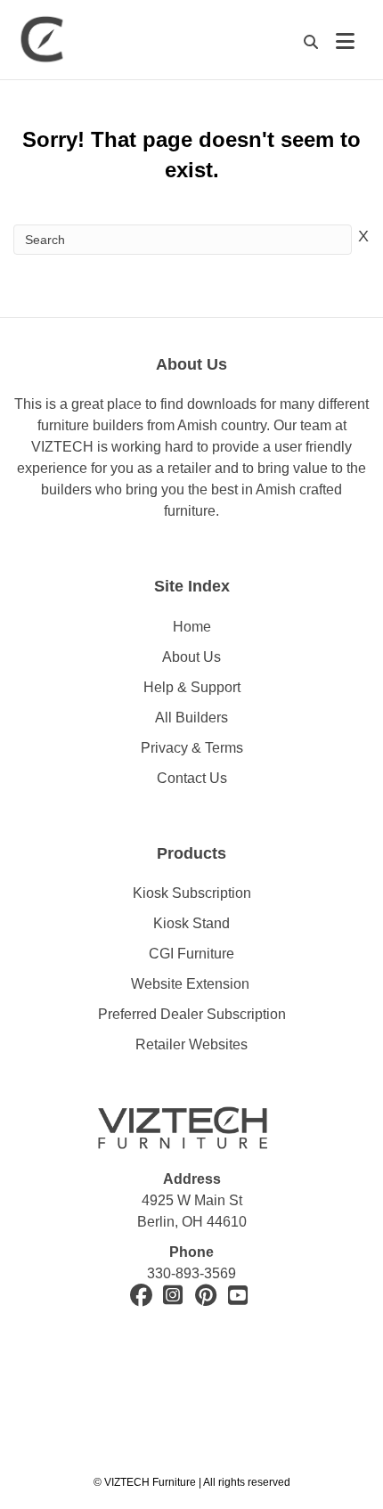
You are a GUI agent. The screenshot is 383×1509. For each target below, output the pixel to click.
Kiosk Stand (191, 923)
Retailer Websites (191, 1044)
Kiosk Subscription (192, 893)
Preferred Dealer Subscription (192, 1014)
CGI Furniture (191, 953)
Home (192, 626)
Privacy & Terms (192, 747)
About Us (191, 657)
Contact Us (192, 778)
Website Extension (192, 983)
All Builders (191, 717)
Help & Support (191, 687)
